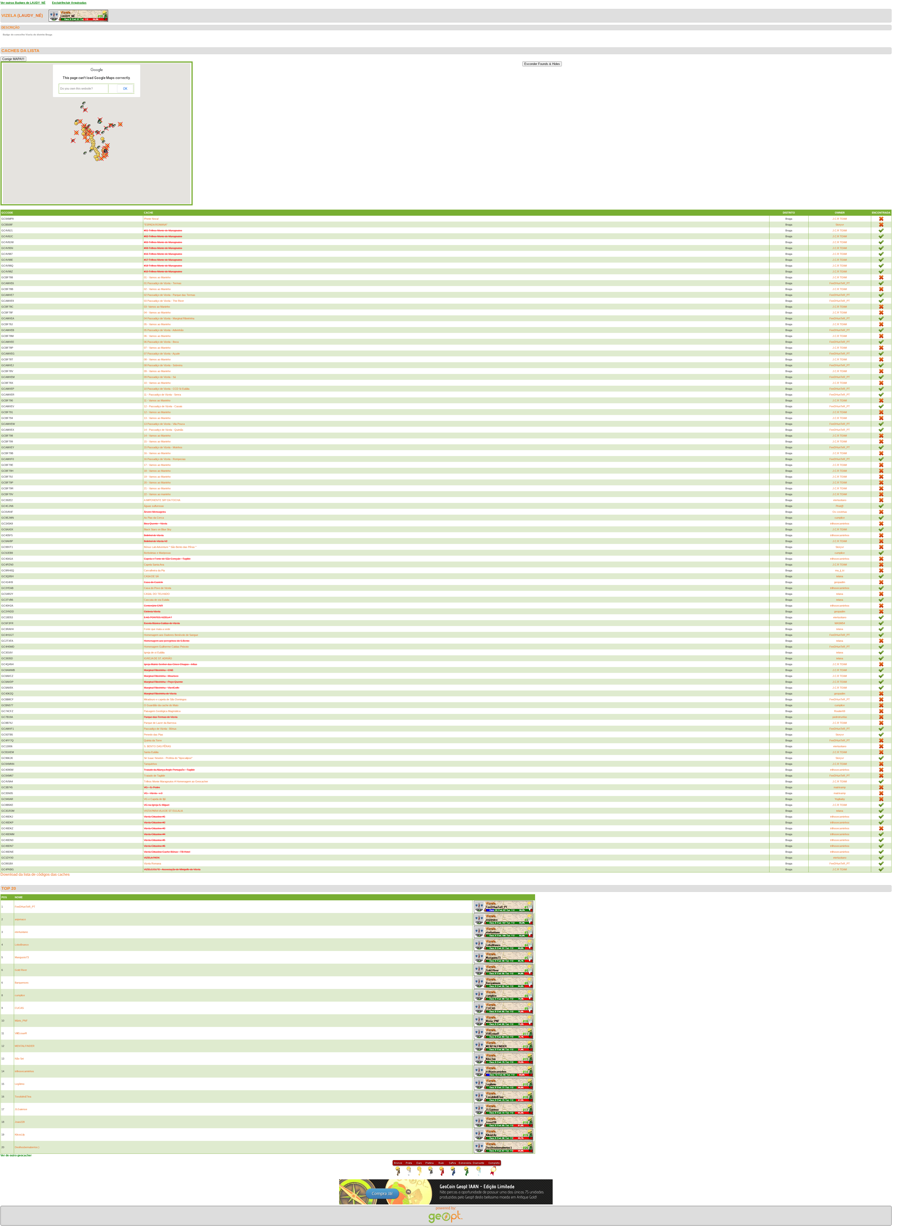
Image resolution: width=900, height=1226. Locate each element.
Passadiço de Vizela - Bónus (160, 728)
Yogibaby (840, 799)
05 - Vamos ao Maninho (157, 324)
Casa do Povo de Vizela (157, 588)
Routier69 (839, 711)
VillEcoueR (21, 1033)
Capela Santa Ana (154, 564)
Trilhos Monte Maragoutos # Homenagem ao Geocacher (176, 781)
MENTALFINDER (24, 1046)
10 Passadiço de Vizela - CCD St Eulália (166, 388)
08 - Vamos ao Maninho (157, 359)
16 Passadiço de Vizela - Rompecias (165, 459)
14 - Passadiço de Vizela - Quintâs (163, 429)
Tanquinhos (150, 763)
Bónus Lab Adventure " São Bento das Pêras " (170, 547)
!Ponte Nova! (151, 218)
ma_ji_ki (839, 570)
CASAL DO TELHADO (157, 593)
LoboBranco (22, 944)
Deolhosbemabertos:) (27, 1147)
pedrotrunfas (839, 717)
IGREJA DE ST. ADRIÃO (158, 658)
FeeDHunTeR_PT (839, 283)
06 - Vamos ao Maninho (157, 336)
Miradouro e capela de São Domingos (165, 699)
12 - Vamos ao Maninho (157, 412)
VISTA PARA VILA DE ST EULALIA (163, 810)
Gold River (21, 970)
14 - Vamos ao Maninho (157, 435)
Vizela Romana (152, 863)
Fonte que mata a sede (157, 629)
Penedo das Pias (153, 734)
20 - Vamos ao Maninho (157, 482)
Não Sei (19, 1058)
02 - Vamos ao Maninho (157, 289)
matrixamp (840, 787)
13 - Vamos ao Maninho (157, 418)
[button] (103, 132)
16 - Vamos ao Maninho (157, 453)
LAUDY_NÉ (30, 15)
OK (125, 89)
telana (839, 576)
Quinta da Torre (153, 740)
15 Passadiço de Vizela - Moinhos (163, 447)
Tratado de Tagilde (154, 775)
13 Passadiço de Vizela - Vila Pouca (164, 423)
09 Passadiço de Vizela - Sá (160, 377)
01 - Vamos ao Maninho (157, 277)
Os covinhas (839, 511)
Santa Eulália (151, 752)
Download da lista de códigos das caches (35, 874)
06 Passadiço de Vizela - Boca (161, 341)
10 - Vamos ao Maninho (157, 382)
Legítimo (19, 1084)
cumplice (840, 517)
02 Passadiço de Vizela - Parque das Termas (169, 295)
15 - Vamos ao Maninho (157, 441)
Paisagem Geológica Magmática (162, 711)
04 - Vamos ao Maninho (157, 312)
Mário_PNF (21, 1020)
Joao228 (20, 1121)
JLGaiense (21, 1109)
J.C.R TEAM (839, 218)
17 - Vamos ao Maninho (157, 465)
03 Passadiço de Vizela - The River (164, 300)
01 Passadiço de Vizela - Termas (162, 283)
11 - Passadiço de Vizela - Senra (162, 394)
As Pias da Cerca (154, 517)
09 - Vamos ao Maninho (157, 371)
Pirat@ (840, 506)
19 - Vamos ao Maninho (157, 476)
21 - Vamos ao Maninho (157, 488)
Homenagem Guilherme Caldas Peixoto (166, 646)
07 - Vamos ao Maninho (157, 347)
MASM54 (840, 623)
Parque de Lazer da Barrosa (160, 722)
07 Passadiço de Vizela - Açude (162, 353)
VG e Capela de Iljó (155, 799)
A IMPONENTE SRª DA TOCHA (162, 500)
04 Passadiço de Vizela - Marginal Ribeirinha (169, 318)
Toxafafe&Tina (23, 1096)
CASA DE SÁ (151, 576)
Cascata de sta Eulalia (156, 599)
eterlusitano (839, 500)
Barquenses (22, 982)
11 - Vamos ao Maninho (157, 400)
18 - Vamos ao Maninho (157, 470)
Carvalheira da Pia (154, 570)
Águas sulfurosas (154, 506)
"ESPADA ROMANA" (155, 224)
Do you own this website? (76, 88)
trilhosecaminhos (839, 523)
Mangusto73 (22, 957)
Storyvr (840, 224)
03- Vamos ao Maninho (157, 306)
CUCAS (19, 1008)
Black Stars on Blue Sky (157, 529)
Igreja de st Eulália (154, 652)
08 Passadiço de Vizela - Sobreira (163, 365)
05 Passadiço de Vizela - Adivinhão (164, 330)
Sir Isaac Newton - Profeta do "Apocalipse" (168, 758)
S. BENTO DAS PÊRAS (157, 746)
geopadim (839, 582)
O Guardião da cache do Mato (161, 705)
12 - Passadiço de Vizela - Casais (163, 406)
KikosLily (20, 1134)
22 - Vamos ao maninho (157, 494)
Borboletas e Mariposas (157, 552)
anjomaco (20, 919)
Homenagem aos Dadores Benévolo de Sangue (171, 635)
